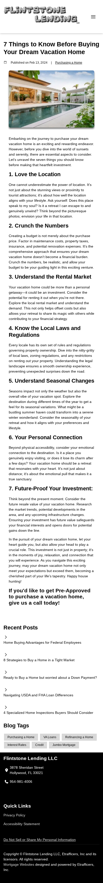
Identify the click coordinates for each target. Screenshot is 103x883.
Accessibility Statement (22, 824)
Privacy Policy (14, 815)
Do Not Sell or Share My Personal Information (40, 840)
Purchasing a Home (68, 62)
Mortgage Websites (19, 864)
